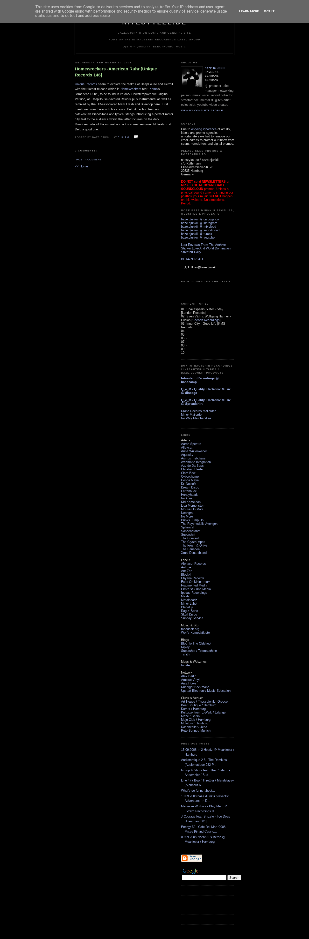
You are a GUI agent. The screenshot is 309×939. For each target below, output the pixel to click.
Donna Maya (190, 480)
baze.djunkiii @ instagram (199, 223)
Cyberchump (190, 476)
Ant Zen (186, 571)
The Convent (190, 538)
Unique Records (86, 84)
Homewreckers (130, 89)
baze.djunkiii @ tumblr (196, 234)
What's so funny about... (198, 790)
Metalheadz (189, 600)
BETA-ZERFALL (192, 259)
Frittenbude (189, 491)
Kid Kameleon (191, 502)
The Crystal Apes (193, 542)
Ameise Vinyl (190, 680)
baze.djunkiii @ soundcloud (200, 230)
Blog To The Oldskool (196, 643)
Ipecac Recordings (194, 592)
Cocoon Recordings (206, 320)
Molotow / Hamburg (194, 723)
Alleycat (186, 447)
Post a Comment (88, 159)
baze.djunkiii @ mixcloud (198, 226)
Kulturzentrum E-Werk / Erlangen (204, 712)
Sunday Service (192, 618)
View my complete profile (202, 110)
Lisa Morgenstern (193, 505)
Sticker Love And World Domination (206, 248)
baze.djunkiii (215, 68)
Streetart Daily (191, 252)
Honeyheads (189, 494)
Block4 (186, 574)
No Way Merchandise (196, 418)
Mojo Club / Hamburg (196, 719)
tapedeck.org (190, 629)
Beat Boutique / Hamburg (198, 705)
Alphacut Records (193, 563)
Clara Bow (188, 473)
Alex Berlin (188, 676)
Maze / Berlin (190, 716)
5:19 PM (123, 137)
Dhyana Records (192, 578)
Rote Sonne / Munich (196, 730)
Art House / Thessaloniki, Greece (204, 701)
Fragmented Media (194, 585)
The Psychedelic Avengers (199, 524)
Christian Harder (192, 469)
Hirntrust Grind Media (196, 589)
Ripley (185, 647)
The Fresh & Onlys (194, 545)
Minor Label (189, 603)
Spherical (187, 527)
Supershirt (188, 534)
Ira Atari (186, 498)
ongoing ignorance (204, 129)
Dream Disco (190, 487)
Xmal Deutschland (194, 553)
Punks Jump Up (192, 520)
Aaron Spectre (191, 444)
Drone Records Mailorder (198, 411)
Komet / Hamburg (193, 709)
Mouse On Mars (192, 509)
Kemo (153, 89)
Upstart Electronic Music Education (206, 690)
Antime (186, 567)
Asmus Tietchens (193, 458)
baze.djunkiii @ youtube (198, 237)
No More (187, 516)
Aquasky (187, 455)
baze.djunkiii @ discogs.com (201, 219)
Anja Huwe (188, 683)
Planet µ (187, 607)
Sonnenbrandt (190, 531)
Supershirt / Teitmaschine (199, 651)
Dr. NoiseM (189, 484)
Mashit (185, 596)
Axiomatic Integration (196, 462)
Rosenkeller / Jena (194, 727)
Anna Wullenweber (194, 451)
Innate (185, 665)
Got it (269, 11)
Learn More (249, 11)
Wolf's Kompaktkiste (195, 632)
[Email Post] (136, 137)
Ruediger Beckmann (195, 687)
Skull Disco (189, 614)
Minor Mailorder (192, 414)
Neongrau (187, 513)
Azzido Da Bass (192, 465)
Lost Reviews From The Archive (203, 245)
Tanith (185, 654)
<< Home (81, 166)
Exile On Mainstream (196, 582)
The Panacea (190, 549)
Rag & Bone (189, 611)
